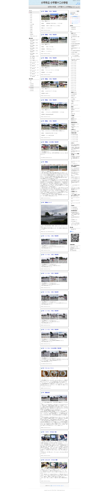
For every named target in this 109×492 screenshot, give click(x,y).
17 (77, 21)
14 (73, 21)
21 (73, 22)
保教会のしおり (73, 97)
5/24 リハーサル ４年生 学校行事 (34, 71)
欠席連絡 (72, 117)
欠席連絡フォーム (74, 193)
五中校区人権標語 (74, 52)
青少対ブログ (73, 120)
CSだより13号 (73, 77)
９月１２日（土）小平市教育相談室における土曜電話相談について (75, 188)
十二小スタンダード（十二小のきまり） (75, 41)
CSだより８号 (73, 85)
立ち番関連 (73, 99)
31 (77, 23)
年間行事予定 (73, 29)
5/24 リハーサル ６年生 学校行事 (34, 76)
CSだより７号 (73, 87)
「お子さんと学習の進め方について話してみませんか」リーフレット (75, 224)
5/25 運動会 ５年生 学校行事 (34, 43)
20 (72, 22)
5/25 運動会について (34, 60)
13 (72, 21)
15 (75, 21)
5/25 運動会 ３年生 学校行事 (34, 49)
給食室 (31, 27)
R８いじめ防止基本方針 (75, 168)
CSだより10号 (73, 82)
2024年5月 (75, 16)
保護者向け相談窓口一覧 (75, 177)
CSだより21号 (73, 63)
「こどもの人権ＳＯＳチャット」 (75, 186)
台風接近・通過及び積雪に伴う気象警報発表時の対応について (75, 148)
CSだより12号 (73, 78)
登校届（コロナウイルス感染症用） (75, 109)
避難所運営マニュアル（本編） (75, 127)
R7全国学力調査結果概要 (75, 43)
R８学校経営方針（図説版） (75, 37)
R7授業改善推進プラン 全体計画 (75, 46)
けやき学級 (32, 24)
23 (76, 22)
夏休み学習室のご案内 (75, 131)
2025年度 (31, 85)
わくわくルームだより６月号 (75, 198)
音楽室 (31, 29)
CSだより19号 (73, 67)
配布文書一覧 (73, 229)
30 (76, 23)
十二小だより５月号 (74, 139)
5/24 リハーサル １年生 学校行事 (34, 63)
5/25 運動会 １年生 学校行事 (34, 54)
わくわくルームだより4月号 (75, 203)
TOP (31, 12)
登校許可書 (73, 113)
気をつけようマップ (74, 105)
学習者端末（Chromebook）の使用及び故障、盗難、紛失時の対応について (75, 158)
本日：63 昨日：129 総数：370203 (78, 3)
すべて (77, 14)
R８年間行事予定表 (74, 134)
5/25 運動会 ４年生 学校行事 (34, 46)
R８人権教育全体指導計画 (75, 50)
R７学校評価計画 (74, 207)
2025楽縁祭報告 (74, 94)
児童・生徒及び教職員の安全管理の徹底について (75, 145)
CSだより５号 (73, 90)
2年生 (31, 15)
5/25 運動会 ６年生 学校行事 (34, 41)
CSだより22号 (73, 62)
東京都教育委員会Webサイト (75, 218)
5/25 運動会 (32, 58)
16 (76, 21)
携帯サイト (72, 231)
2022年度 (31, 90)
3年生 (31, 17)
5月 (30, 80)
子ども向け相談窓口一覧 (75, 178)
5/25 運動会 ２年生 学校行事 (34, 51)
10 (59, 485)
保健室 (31, 32)
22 (75, 22)
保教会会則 (73, 95)
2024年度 (31, 87)
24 (77, 22)
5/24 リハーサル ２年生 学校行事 (34, 65)
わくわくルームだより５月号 (75, 201)
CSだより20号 (73, 65)
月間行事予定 (73, 27)
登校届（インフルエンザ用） (75, 112)
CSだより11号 (73, 80)
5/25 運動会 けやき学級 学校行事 (34, 57)
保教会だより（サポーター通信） (75, 101)
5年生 (31, 20)
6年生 (31, 22)
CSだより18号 (73, 68)
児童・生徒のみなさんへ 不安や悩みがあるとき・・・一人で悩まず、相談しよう (75, 174)
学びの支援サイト (74, 221)
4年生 (31, 19)
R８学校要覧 (73, 39)
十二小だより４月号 (74, 141)
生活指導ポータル (74, 219)
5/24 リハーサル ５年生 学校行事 (34, 73)
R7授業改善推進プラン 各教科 (75, 48)
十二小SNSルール (74, 163)
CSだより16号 (73, 72)
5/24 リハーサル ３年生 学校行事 (34, 68)
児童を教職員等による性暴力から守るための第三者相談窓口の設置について (75, 182)
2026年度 (31, 83)
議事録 (72, 103)
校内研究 (31, 34)
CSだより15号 (73, 73)
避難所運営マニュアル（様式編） (75, 125)
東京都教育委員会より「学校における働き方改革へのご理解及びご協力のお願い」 (75, 214)
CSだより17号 (73, 70)
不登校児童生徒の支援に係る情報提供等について (75, 170)
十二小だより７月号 (74, 136)
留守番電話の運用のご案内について (75, 152)
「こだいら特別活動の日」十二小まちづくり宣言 (75, 56)
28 (73, 23)
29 (75, 23)
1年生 (31, 14)
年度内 (73, 14)
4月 (30, 82)
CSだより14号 (73, 75)
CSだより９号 (73, 83)
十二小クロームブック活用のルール (75, 162)
